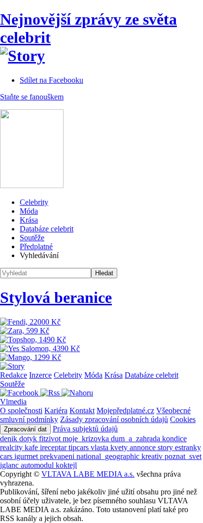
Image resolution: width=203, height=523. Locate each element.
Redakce (13, 375)
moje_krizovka (87, 438)
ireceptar (54, 447)
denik (9, 438)
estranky (188, 447)
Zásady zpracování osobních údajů (114, 419)
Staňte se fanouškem (32, 97)
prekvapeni (58, 456)
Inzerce (40, 375)
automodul (38, 465)
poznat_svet (183, 456)
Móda (29, 211)
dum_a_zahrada (136, 438)
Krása (29, 220)
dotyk (29, 438)
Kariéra (56, 410)
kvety (120, 447)
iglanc (10, 465)
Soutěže (32, 237)
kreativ (153, 456)
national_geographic (108, 456)
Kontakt (82, 410)
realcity (12, 447)
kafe (32, 447)
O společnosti (21, 410)
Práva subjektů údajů (85, 429)
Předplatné (36, 246)
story (166, 447)
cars (7, 456)
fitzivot (51, 438)
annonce (144, 447)
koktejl (66, 465)
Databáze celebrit (46, 229)
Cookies (183, 419)
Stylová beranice (56, 297)
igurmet (27, 456)
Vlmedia (13, 401)
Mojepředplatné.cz (125, 410)
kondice (174, 438)
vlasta (100, 447)
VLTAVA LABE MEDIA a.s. (88, 474)
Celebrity (34, 202)
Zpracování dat (25, 429)
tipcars (79, 447)
